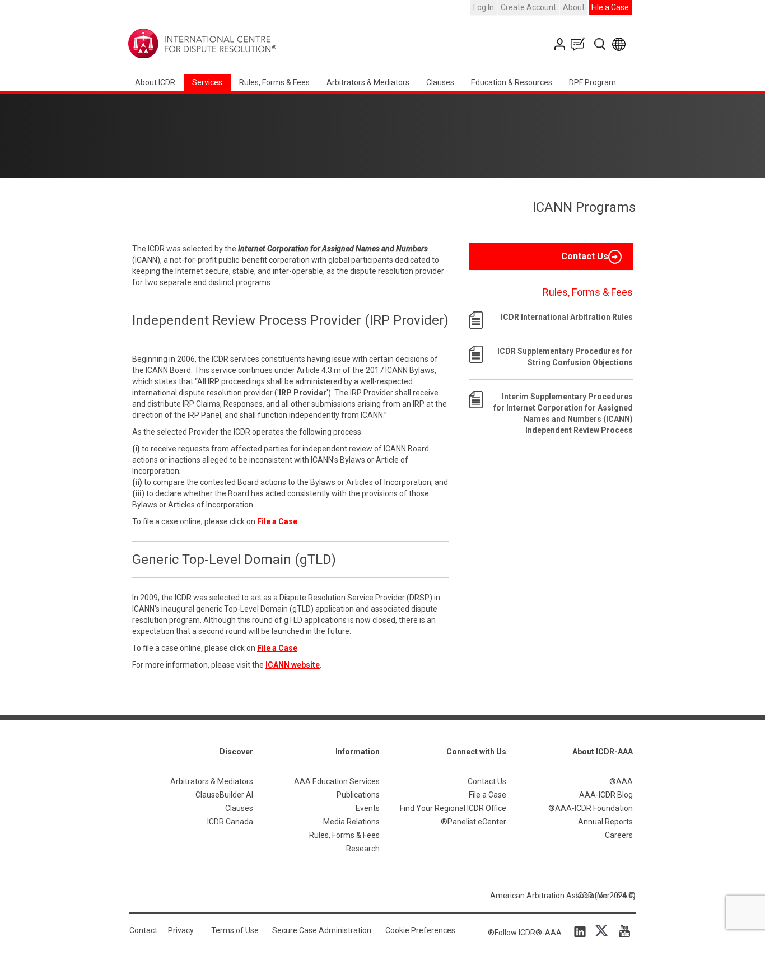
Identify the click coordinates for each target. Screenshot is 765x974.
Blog (580, 44)
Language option (621, 44)
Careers (619, 835)
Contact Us (561, 44)
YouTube (621, 931)
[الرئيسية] (237, 43)
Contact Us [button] (584, 256)
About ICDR (155, 82)
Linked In (581, 931)
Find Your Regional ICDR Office (453, 808)
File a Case (610, 7)
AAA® (621, 781)
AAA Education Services (337, 781)
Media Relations (351, 821)
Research (363, 848)
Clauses (440, 82)
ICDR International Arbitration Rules (567, 317)
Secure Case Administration (321, 930)
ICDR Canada (230, 821)
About (574, 7)
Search (600, 44)
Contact (143, 930)
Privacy (181, 930)
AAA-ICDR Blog (606, 794)
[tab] (551, 256)
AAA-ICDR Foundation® (590, 808)
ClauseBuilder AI (224, 794)
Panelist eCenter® (473, 821)
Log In (483, 7)
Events (368, 808)
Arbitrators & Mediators (211, 781)
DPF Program (592, 82)
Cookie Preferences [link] (420, 930)
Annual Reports (605, 821)
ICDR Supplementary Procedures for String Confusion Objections (565, 357)
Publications (358, 794)
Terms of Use (235, 930)
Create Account (528, 7)
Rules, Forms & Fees (274, 82)
